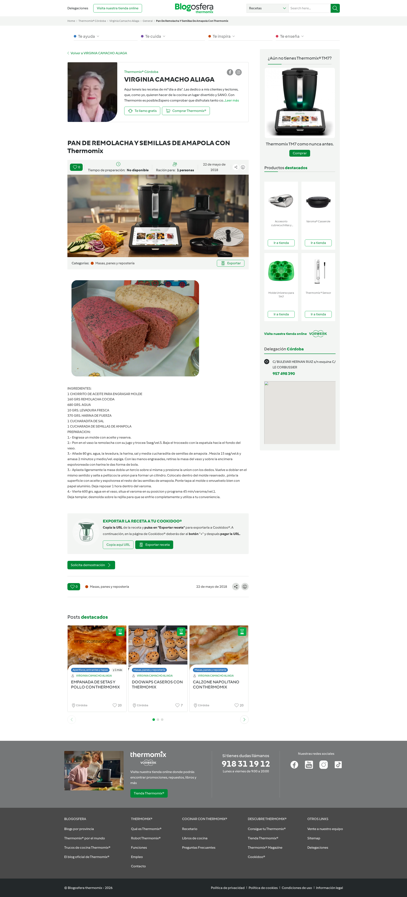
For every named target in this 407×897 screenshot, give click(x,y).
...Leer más (231, 100)
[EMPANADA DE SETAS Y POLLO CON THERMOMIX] (97, 649)
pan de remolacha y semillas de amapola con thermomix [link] (192, 20)
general (148, 20)
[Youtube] (309, 765)
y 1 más (117, 669)
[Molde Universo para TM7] (281, 271)
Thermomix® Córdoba (92, 20)
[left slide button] (71, 719)
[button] (268, 8)
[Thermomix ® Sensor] (318, 271)
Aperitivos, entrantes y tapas (90, 669)
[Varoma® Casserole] (318, 199)
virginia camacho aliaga (124, 20)
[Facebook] (294, 765)
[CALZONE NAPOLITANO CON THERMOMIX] (219, 649)
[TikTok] (338, 765)
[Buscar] (335, 8)
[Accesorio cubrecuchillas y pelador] (281, 199)
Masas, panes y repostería (149, 669)
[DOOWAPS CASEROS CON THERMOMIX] (157, 649)
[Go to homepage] (194, 8)
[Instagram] (323, 765)
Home (71, 20)
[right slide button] (244, 719)
